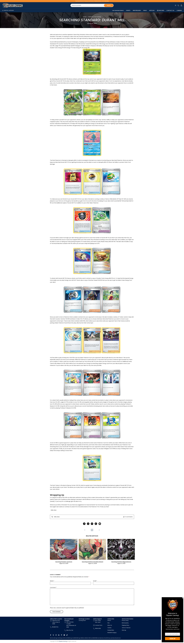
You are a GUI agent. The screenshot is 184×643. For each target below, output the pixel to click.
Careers (109, 627)
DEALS (145, 10)
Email (95, 581)
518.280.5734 (55, 627)
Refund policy (125, 623)
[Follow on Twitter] (53, 635)
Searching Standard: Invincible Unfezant (92, 561)
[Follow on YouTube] (64, 635)
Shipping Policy (125, 625)
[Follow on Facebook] (50, 635)
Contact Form (98, 625)
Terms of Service (126, 627)
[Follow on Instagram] (56, 635)
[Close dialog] (182, 598)
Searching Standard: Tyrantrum (63, 561)
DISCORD (161, 10)
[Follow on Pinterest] (61, 635)
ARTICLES (151, 10)
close (3, 1)
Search (109, 620)
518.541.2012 (98, 628)
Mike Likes (57, 517)
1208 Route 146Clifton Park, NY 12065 (56, 622)
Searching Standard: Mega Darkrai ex (121, 561)
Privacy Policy (125, 620)
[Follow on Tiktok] (67, 635)
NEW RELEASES (137, 10)
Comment (53, 587)
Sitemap (124, 630)
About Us (109, 625)
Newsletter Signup (111, 632)
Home (84, 17)
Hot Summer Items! (118, 10)
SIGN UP (172, 639)
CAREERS (179, 10)
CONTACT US (170, 10)
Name (52, 581)
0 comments (129, 517)
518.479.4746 (69, 630)
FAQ (108, 623)
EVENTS (128, 10)
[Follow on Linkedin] (58, 635)
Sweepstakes (110, 630)
